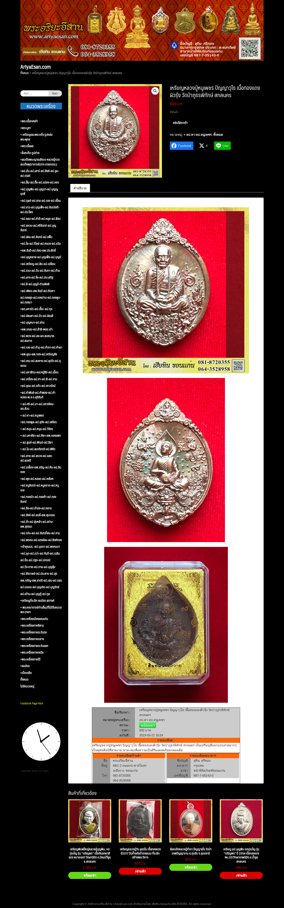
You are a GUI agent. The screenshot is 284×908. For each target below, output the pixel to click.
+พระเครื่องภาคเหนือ (31, 652)
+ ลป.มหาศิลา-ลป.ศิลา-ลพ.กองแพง (40, 435)
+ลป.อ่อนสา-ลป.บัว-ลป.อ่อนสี (36, 315)
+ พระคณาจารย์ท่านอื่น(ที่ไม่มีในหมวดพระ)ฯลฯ (41, 609)
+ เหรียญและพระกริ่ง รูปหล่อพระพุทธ (36, 137)
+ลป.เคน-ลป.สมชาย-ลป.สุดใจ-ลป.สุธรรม (40, 363)
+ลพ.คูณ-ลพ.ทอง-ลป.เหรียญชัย (38, 354)
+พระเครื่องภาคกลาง (32, 639)
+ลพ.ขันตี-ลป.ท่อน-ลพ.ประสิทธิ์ (38, 250)
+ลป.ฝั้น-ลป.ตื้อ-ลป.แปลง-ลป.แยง (39, 182)
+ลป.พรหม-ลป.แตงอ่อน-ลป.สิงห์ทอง (41, 540)
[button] (155, 91)
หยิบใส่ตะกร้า (180, 122)
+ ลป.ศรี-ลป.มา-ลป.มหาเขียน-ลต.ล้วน (37, 406)
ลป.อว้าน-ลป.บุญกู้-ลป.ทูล (35, 593)
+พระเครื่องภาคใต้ (30, 659)
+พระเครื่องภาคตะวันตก (33, 632)
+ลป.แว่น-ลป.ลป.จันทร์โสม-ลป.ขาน (40, 533)
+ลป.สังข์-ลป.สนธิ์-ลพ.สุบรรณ (37, 515)
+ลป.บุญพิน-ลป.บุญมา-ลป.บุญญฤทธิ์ (39, 191)
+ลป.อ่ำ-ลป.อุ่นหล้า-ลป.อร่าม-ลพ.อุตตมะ (37, 524)
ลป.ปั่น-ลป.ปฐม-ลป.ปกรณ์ (35, 560)
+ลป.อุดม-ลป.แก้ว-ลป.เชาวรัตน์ (38, 385)
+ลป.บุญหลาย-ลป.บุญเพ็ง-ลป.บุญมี (40, 257)
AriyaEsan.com (35, 66)
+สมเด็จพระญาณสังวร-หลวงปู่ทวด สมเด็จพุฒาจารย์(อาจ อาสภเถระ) (40, 161)
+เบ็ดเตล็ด (26, 672)
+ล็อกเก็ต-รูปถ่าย (30, 152)
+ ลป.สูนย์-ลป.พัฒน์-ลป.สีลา (36, 442)
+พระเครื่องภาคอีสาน (32, 625)
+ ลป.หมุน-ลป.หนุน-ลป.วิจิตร (36, 429)
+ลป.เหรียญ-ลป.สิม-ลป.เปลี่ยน (37, 264)
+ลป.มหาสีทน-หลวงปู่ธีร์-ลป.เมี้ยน (39, 372)
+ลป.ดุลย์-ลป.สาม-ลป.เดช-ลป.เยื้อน (40, 200)
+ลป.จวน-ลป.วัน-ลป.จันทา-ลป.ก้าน (40, 270)
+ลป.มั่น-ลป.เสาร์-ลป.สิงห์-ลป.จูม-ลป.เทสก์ (39, 173)
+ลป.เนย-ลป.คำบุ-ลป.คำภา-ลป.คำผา (41, 347)
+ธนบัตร (25, 666)
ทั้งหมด (24, 73)
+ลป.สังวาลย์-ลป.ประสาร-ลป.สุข (38, 573)
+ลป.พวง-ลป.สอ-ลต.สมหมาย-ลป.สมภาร (37, 338)
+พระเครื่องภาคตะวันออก (34, 645)
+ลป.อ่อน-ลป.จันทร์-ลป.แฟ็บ (36, 237)
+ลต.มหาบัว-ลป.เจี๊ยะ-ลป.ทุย (36, 309)
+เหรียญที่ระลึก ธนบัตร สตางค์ (37, 600)
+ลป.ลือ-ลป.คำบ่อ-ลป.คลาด (36, 508)
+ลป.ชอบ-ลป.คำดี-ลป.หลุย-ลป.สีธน (40, 218)
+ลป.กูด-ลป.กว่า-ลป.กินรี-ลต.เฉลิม (40, 553)
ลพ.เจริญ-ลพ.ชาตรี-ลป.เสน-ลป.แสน (41, 580)
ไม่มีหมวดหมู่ (27, 686)
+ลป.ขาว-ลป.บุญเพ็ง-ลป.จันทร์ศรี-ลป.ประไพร (39, 209)
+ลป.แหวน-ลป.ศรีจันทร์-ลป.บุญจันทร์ (38, 227)
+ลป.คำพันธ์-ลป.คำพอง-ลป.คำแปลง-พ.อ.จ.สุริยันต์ (37, 395)
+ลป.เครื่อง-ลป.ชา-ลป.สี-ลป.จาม (38, 379)
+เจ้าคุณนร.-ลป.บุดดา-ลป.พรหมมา (40, 546)
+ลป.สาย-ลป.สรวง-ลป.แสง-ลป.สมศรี (36, 458)
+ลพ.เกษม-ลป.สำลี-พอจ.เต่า (36, 329)
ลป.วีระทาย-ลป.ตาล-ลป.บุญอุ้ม (37, 567)
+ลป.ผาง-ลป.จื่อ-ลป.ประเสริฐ (36, 277)
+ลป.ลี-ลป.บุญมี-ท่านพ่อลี (34, 284)
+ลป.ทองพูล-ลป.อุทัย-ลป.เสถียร (38, 422)
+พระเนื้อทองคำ (29, 121)
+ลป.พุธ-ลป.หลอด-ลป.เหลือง (36, 478)
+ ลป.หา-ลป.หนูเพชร (198, 134)
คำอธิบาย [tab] (80, 188)
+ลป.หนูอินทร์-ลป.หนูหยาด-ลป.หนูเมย (39, 487)
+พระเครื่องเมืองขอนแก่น (34, 618)
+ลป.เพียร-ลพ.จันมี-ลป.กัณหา (37, 290)
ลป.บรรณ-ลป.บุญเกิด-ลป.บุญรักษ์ (39, 587)
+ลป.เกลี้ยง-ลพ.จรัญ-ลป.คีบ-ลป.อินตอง (40, 469)
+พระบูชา (25, 128)
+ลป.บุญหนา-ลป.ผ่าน (32, 322)
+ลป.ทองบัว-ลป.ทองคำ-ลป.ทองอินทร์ (38, 499)
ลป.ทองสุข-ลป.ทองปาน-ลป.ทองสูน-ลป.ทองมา (40, 299)
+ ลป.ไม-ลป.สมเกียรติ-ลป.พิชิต (37, 449)
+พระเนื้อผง (26, 146)
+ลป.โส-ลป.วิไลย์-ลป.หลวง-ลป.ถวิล (40, 243)
